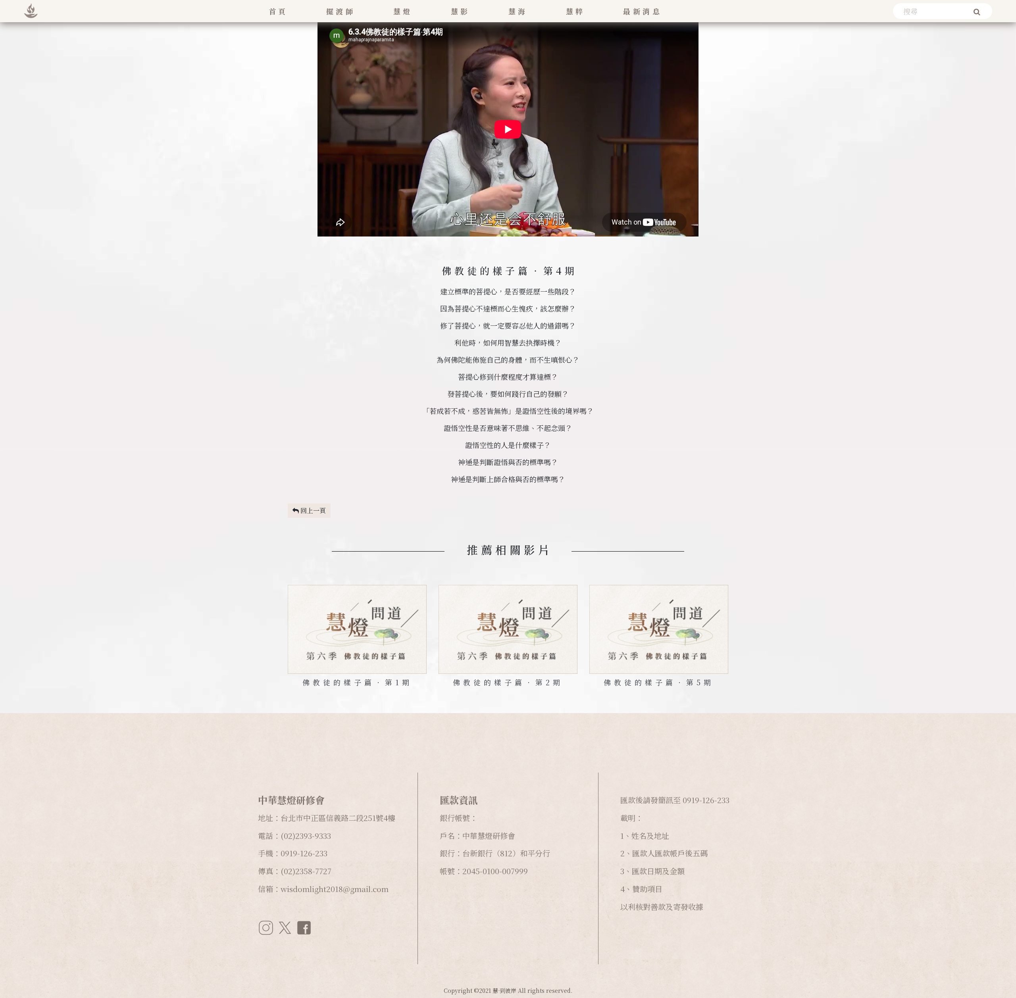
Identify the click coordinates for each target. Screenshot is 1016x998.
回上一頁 (312, 510)
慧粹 (575, 11)
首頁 (278, 11)
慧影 (460, 11)
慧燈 (403, 11)
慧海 (518, 11)
